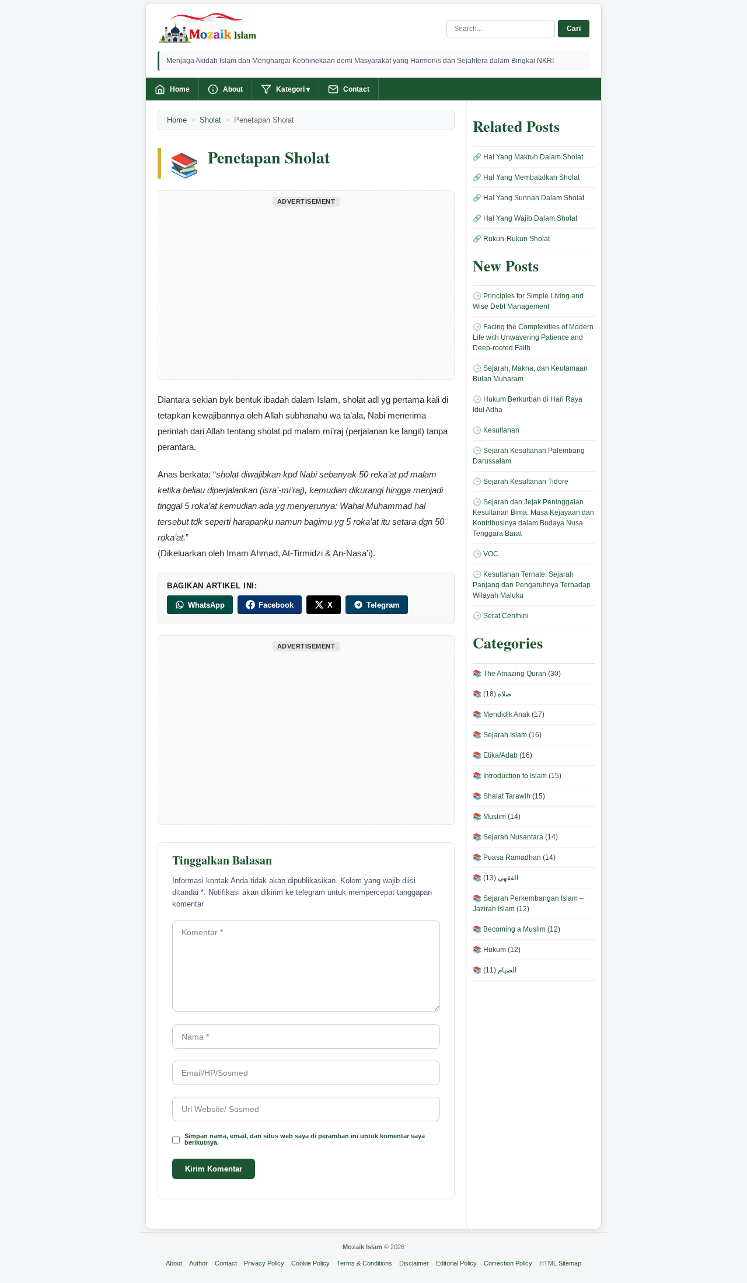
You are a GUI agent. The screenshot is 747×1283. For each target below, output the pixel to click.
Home (180, 89)
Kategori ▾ (293, 89)
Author (198, 1263)
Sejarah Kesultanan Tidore (525, 481)
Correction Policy (508, 1263)
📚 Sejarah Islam (500, 735)
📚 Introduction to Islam (510, 776)
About (233, 89)
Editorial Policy (456, 1263)
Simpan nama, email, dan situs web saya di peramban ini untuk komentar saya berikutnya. (304, 1139)
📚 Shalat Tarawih (501, 796)
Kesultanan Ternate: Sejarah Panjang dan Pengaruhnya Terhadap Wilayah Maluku (532, 584)
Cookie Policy (310, 1263)
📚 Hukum (489, 950)
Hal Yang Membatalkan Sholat (531, 177)
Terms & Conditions (364, 1263)
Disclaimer (414, 1263)
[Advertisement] (306, 292)
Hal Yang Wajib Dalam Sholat (530, 218)
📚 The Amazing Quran (509, 674)
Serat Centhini (506, 616)
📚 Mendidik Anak (501, 714)
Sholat (210, 120)
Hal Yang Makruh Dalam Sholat (533, 157)
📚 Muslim (489, 817)
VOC (490, 554)
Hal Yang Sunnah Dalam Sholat (533, 198)
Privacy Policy (264, 1263)
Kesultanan (501, 430)
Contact (356, 89)
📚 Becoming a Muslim (509, 929)
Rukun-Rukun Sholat (516, 239)
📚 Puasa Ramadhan (507, 857)
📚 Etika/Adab (495, 755)
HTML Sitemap (560, 1263)
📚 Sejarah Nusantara (508, 837)
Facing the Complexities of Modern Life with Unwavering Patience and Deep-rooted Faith (533, 337)
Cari (574, 29)
